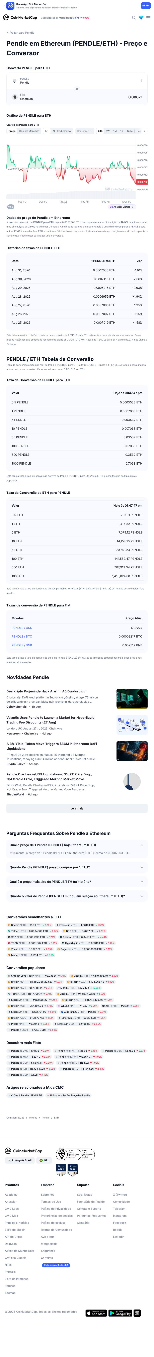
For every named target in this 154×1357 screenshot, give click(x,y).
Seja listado (84, 1194)
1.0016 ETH (81, 925)
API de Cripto (13, 1236)
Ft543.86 (83, 1068)
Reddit (117, 1229)
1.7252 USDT (34, 1029)
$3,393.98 (83, 1017)
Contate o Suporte (89, 1208)
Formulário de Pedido (91, 1201)
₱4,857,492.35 (82, 993)
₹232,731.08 (33, 1011)
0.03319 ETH (89, 943)
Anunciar (10, 1201)
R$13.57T (74, 17)
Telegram (119, 1208)
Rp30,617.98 (33, 1068)
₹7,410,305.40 (96, 975)
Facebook (119, 1222)
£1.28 (29, 1074)
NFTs (8, 1264)
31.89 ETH (31, 925)
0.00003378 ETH (86, 949)
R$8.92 (80, 1062)
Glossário (83, 1222)
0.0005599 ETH (33, 937)
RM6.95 (77, 1050)
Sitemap (10, 1292)
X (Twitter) (120, 1194)
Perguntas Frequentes (91, 1215)
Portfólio (10, 1271)
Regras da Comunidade (56, 1229)
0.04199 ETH (85, 937)
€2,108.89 (79, 1023)
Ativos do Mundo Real (19, 1250)
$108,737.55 (32, 1017)
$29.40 (31, 1056)
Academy (11, 1194)
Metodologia (49, 1243)
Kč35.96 (125, 1050)
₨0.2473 (80, 987)
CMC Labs (12, 1208)
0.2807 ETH (85, 931)
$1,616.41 (32, 1062)
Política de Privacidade (56, 1208)
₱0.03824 (38, 975)
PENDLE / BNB (22, 645)
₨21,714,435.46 (88, 999)
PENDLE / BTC (22, 636)
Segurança (48, 1250)
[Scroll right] (144, 131)
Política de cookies (53, 1222)
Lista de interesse (16, 1278)
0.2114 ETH (32, 955)
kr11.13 (30, 1050)
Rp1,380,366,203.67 (36, 981)
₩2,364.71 (80, 1056)
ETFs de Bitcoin (15, 1229)
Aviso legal (48, 1236)
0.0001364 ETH (34, 943)
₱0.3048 (30, 1023)
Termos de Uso (51, 1201)
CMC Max (11, 1215)
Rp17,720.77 (31, 993)
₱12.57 (79, 1005)
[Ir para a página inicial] (20, 18)
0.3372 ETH (32, 949)
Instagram (120, 1215)
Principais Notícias (17, 1222)
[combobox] (84, 131)
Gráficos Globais (15, 1257)
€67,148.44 (31, 987)
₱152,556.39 (34, 999)
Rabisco (10, 1285)
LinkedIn (118, 1236)
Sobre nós (47, 1194)
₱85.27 (122, 1005)
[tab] (47, 131)
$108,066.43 (92, 981)
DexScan (11, 1243)
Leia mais (77, 808)
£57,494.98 (32, 1005)
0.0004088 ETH (34, 931)
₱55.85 (85, 1011)
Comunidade (121, 1201)
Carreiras (47, 1257)
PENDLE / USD (22, 628)
